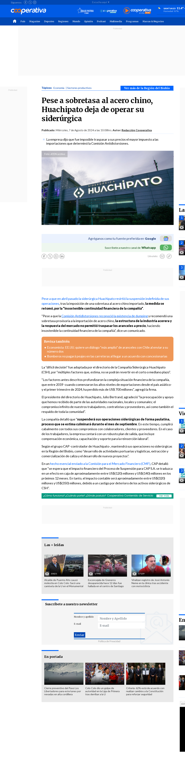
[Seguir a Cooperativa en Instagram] (34, 2)
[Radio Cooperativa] (137, 10)
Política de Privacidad (109, 641)
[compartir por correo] (162, 256)
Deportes (49, 21)
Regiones (63, 21)
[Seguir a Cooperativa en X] (30, 2)
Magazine (34, 21)
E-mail (77, 623)
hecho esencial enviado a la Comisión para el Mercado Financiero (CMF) (100, 464)
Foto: (47, 154)
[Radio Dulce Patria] (85, 11)
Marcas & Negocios (153, 21)
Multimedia (116, 21)
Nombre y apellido (84, 616)
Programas (132, 21)
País (22, 21)
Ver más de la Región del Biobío (147, 88)
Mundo (76, 21)
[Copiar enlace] (169, 256)
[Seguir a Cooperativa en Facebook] (25, 2)
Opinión (88, 21)
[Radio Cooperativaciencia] (108, 11)
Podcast (101, 21)
